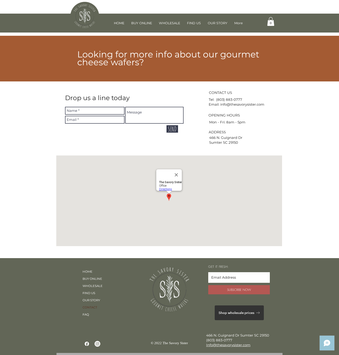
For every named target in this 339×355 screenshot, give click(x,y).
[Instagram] (97, 344)
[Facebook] (87, 344)
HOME (87, 271)
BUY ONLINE (92, 278)
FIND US (89, 293)
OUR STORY (91, 300)
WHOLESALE (93, 286)
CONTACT (90, 307)
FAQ (86, 314)
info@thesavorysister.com (242, 104)
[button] (270, 21)
